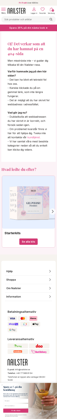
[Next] (52, 211)
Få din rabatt (15, 410)
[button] (28, 271)
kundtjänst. (33, 137)
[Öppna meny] (3, 9)
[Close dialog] (2, 385)
